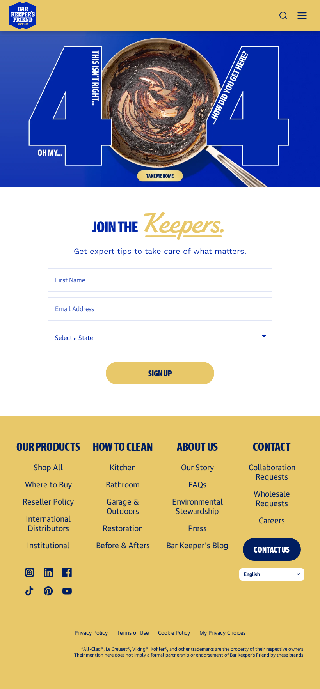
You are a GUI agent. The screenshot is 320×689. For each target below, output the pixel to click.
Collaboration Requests (272, 471)
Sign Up (160, 373)
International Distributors (48, 523)
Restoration (123, 528)
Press (197, 528)
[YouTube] (67, 591)
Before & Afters (123, 545)
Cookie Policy (174, 632)
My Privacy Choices (222, 632)
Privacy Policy (91, 632)
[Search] (283, 15)
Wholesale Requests (272, 498)
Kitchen (123, 467)
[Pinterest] (48, 591)
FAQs (197, 484)
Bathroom (123, 484)
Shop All (48, 467)
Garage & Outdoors (123, 506)
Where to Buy (48, 484)
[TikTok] (29, 591)
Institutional (48, 545)
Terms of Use (133, 632)
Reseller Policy (48, 501)
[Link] (160, 109)
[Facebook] (67, 572)
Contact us (272, 549)
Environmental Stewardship (197, 506)
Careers (272, 520)
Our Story (197, 467)
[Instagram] (29, 572)
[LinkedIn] (48, 572)
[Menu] (302, 15)
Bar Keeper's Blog (197, 545)
